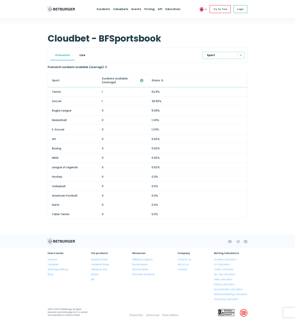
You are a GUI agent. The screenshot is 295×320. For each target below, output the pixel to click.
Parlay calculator (224, 284)
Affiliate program (142, 259)
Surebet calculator (225, 259)
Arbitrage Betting (58, 269)
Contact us (184, 259)
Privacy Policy (136, 314)
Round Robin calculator (228, 289)
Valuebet (53, 264)
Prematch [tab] (62, 55)
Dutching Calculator (226, 299)
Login (240, 9)
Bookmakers (140, 264)
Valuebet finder (100, 264)
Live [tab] (82, 55)
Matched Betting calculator (230, 294)
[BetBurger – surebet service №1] (61, 9)
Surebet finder (99, 259)
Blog (50, 274)
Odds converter (223, 269)
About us (183, 264)
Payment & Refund (143, 274)
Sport (211, 55)
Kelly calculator (223, 279)
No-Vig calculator (224, 274)
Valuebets (120, 9)
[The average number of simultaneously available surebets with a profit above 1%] (141, 80)
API (160, 9)
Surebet (52, 259)
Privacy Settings (170, 314)
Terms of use (152, 314)
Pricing (149, 9)
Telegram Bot (99, 269)
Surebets (103, 9)
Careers (182, 269)
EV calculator (222, 264)
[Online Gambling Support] (226, 313)
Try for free (220, 9)
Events (95, 274)
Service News (140, 269)
